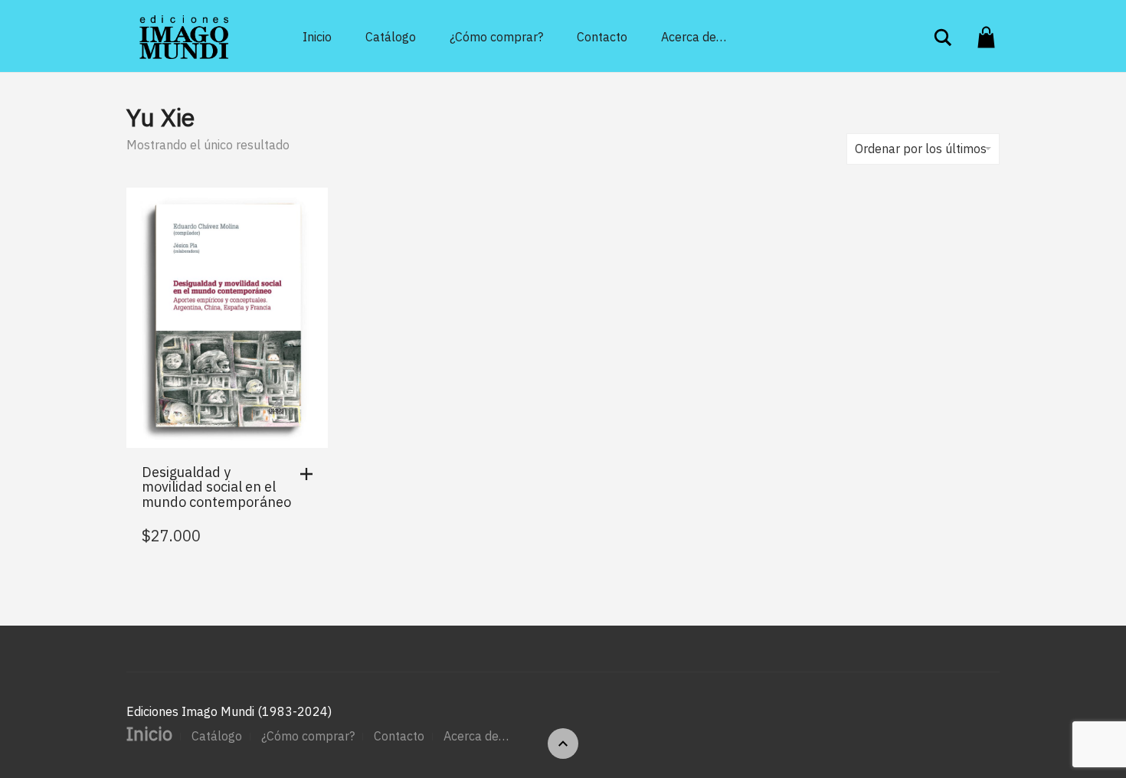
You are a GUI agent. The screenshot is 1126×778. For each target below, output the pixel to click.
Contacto (602, 36)
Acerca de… (693, 36)
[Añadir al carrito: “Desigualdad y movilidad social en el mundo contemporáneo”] (310, 474)
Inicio (317, 36)
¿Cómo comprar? (496, 36)
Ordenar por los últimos (921, 148)
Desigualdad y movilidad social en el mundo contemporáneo (216, 487)
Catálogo (390, 36)
